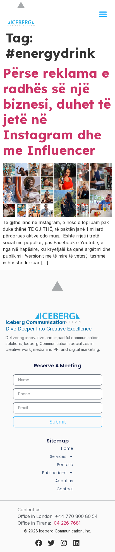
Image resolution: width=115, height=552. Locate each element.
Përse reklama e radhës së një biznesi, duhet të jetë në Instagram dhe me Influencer (57, 111)
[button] (103, 14)
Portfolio (65, 464)
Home (67, 448)
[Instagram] (63, 542)
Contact (65, 489)
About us (64, 481)
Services (58, 456)
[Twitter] (51, 542)
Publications (54, 472)
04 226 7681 (67, 523)
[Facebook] (38, 542)
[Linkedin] (76, 542)
